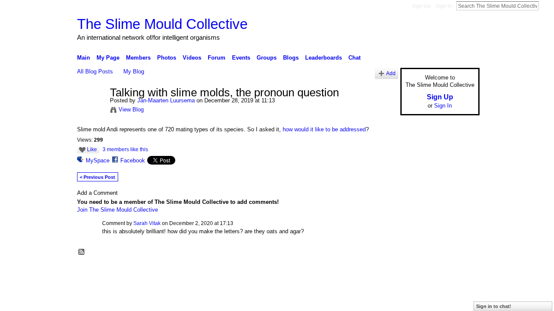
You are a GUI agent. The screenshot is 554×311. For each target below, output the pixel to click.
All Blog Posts (95, 71)
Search (545, 6)
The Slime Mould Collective (162, 24)
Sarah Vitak (147, 223)
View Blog (131, 109)
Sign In (443, 6)
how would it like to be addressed (324, 129)
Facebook (132, 160)
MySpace (98, 160)
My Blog (133, 71)
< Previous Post (97, 177)
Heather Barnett (142, 272)
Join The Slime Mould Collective (117, 209)
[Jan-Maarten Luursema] (91, 111)
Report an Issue (415, 272)
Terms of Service (460, 272)
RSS (82, 252)
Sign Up (421, 6)
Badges (381, 272)
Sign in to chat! (493, 306)
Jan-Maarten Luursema (166, 100)
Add (391, 73)
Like (92, 149)
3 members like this (125, 149)
